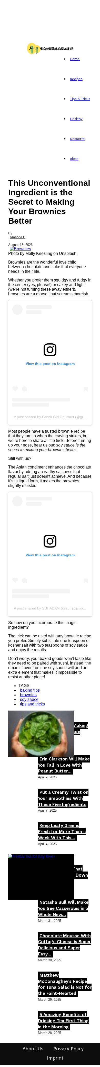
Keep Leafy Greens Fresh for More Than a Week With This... (62, 831)
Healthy (76, 119)
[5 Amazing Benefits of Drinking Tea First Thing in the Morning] (41, 877)
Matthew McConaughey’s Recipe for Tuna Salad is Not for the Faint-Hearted (65, 984)
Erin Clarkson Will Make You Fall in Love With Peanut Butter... (64, 765)
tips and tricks (32, 704)
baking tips (30, 690)
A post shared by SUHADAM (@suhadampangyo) (54, 608)
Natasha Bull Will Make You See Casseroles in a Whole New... (63, 908)
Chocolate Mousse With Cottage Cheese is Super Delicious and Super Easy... (64, 944)
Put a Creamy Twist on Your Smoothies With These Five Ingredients (63, 798)
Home (75, 59)
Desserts (77, 139)
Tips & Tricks (80, 99)
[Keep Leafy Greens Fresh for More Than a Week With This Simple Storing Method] (41, 734)
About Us (33, 1049)
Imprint (55, 1058)
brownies (28, 695)
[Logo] (9, 48)
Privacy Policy (68, 1049)
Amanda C (17, 237)
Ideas (74, 159)
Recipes (76, 79)
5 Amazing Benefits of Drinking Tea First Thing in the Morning (63, 1020)
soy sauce (29, 699)
